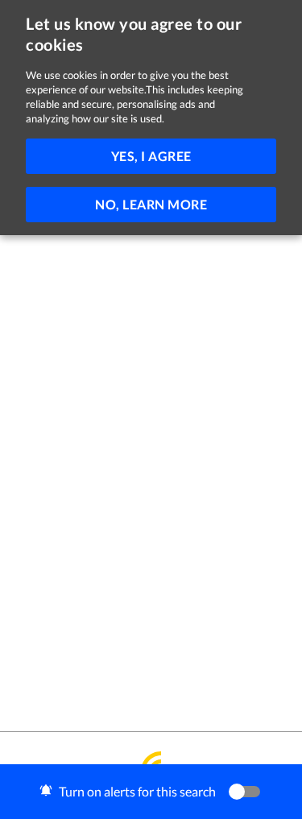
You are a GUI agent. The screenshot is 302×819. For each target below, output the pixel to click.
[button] (151, 791)
